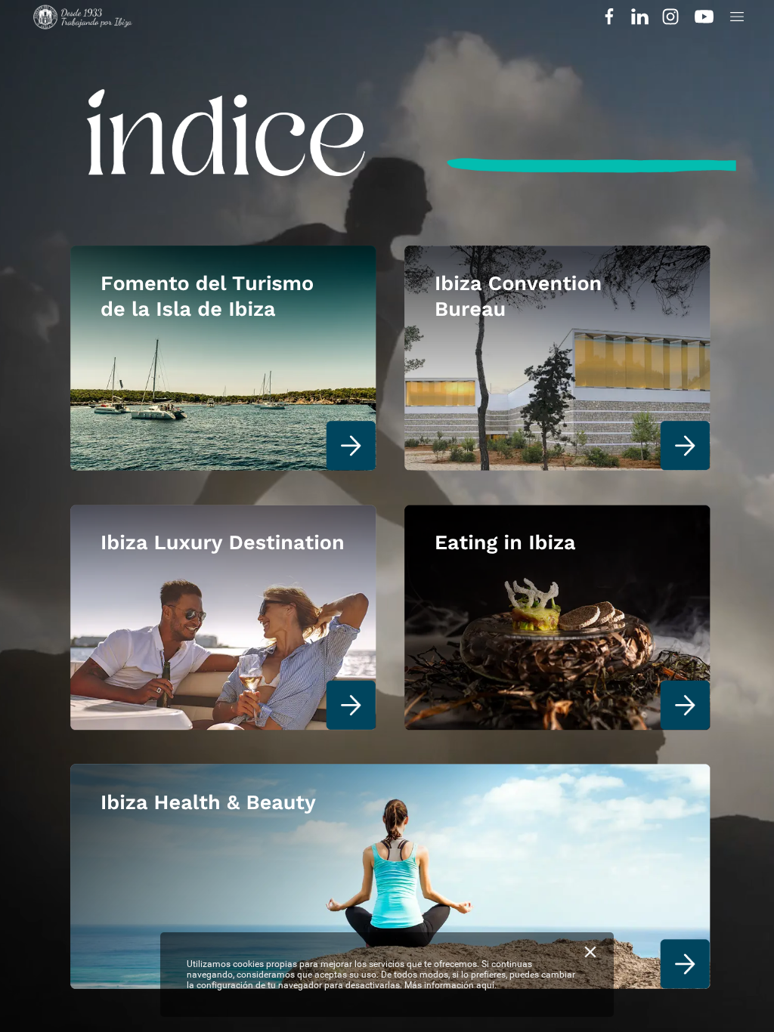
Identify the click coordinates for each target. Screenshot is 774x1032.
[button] (609, 17)
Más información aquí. (450, 985)
